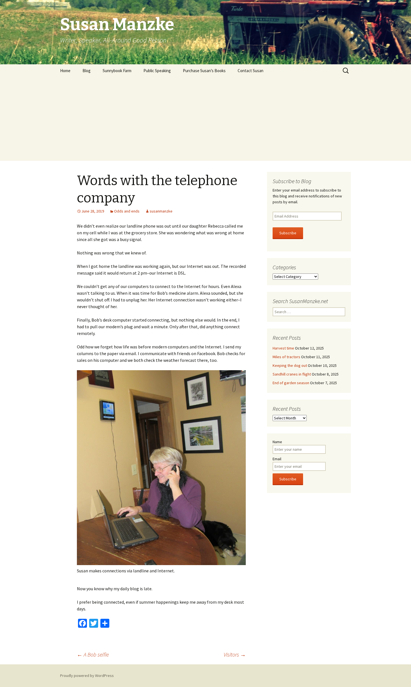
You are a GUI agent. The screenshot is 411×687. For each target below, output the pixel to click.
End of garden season (291, 382)
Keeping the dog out (290, 365)
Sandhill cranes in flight (292, 374)
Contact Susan (250, 70)
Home (65, 70)
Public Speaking (157, 70)
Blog (86, 70)
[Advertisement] (205, 119)
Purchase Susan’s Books (204, 70)
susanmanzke (161, 211)
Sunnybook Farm (117, 70)
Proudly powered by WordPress (87, 675)
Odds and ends (127, 211)
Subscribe (287, 232)
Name (277, 441)
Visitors (235, 654)
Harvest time (283, 348)
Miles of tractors (286, 356)
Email (277, 458)
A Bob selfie (93, 654)
